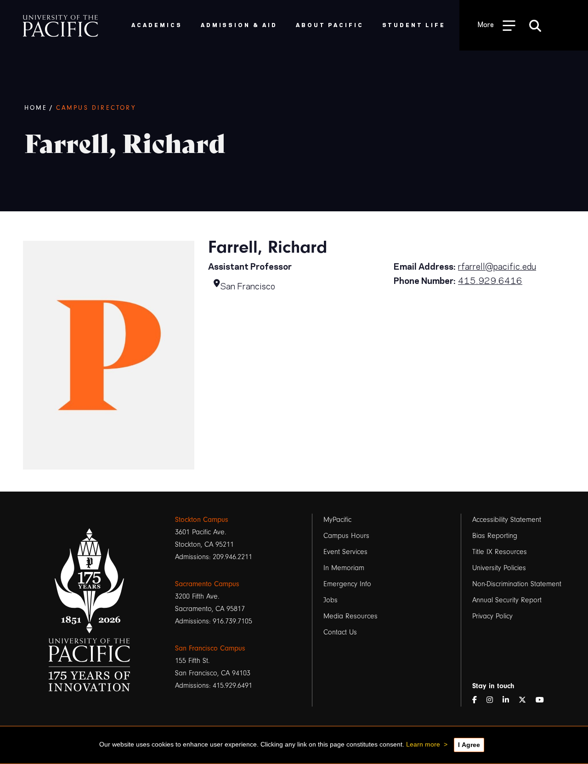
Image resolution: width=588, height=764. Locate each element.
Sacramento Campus (207, 584)
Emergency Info (347, 584)
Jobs (330, 600)
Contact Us (340, 632)
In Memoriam (343, 568)
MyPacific (337, 519)
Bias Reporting (494, 536)
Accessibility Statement (506, 519)
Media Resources (350, 616)
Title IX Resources (499, 552)
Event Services (345, 552)
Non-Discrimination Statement (516, 584)
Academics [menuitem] (156, 24)
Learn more (423, 744)
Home (36, 108)
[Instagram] (493, 700)
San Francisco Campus (210, 648)
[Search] (535, 25)
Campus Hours (346, 536)
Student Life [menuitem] (414, 24)
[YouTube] (543, 700)
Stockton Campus (201, 519)
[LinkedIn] (509, 700)
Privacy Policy (492, 616)
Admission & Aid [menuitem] (239, 24)
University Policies (499, 568)
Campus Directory (96, 108)
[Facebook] (478, 700)
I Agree (469, 744)
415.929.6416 (490, 280)
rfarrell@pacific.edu (497, 266)
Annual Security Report (507, 600)
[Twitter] (526, 700)
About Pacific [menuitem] (329, 24)
